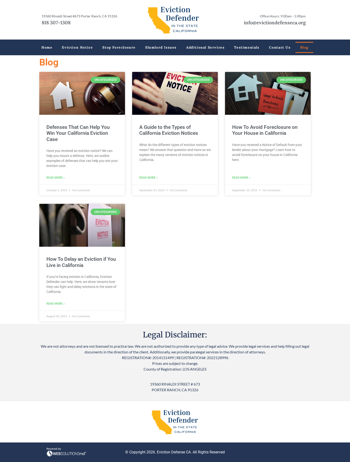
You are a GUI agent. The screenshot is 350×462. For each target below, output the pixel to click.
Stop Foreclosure (119, 47)
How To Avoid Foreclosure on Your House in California (265, 130)
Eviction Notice (77, 47)
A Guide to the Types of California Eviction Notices (168, 130)
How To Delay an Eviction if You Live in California (81, 262)
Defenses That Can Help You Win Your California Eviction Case (78, 133)
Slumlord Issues (161, 47)
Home (46, 47)
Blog (304, 47)
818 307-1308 (56, 22)
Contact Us (280, 47)
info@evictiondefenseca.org (275, 22)
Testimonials (246, 47)
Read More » (55, 177)
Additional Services (205, 47)
